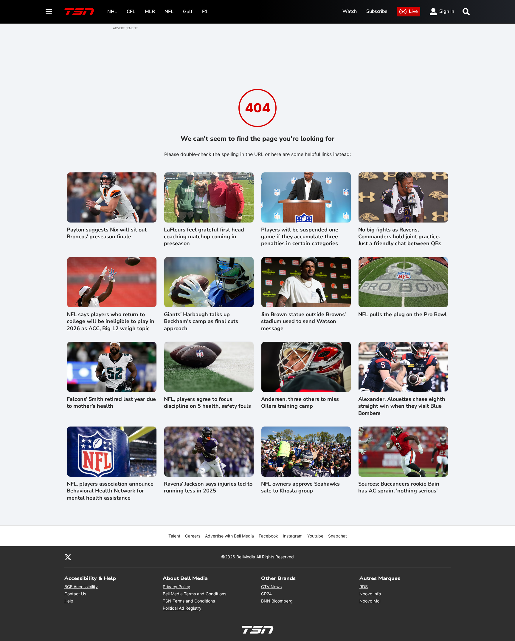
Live (413, 11)
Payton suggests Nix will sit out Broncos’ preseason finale (107, 233)
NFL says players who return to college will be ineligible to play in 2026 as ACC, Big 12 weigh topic (110, 321)
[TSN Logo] (79, 12)
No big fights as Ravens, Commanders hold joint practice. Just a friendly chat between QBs (399, 236)
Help (68, 600)
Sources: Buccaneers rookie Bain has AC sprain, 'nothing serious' (398, 487)
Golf (188, 11)
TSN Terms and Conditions (189, 600)
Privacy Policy (176, 586)
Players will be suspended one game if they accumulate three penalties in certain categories (299, 236)
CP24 (266, 593)
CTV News (271, 586)
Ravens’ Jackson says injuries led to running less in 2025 (208, 487)
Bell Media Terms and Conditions (194, 593)
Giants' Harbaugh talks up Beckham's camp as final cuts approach (201, 321)
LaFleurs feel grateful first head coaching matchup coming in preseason (204, 236)
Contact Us (75, 593)
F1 (205, 11)
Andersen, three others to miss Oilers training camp (300, 403)
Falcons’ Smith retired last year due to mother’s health (111, 403)
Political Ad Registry (182, 608)
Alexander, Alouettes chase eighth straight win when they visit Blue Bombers (401, 406)
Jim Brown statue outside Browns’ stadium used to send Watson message (303, 321)
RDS (363, 586)
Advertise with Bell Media (229, 535)
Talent (174, 535)
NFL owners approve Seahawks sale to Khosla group (300, 487)
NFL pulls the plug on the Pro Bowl (402, 314)
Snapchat (337, 535)
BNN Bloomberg (277, 600)
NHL (112, 11)
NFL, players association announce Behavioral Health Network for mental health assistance (110, 491)
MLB (150, 11)
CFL (131, 11)
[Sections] (49, 12)
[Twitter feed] (68, 556)
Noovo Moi (369, 600)
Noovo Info (370, 593)
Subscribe (376, 11)
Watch (349, 11)
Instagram (293, 535)
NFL (169, 11)
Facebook (268, 535)
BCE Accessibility (81, 586)
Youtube (315, 535)
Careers (192, 535)
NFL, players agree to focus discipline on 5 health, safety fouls (207, 403)
